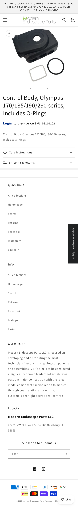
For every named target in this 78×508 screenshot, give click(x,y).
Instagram (14, 241)
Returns (13, 223)
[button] (5, 20)
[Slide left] (30, 89)
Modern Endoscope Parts (33, 501)
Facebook (14, 232)
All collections (17, 195)
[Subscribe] (65, 454)
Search (12, 214)
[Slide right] (47, 89)
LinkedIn (13, 250)
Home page (15, 204)
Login (7, 123)
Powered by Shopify (53, 501)
